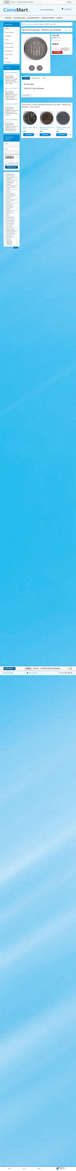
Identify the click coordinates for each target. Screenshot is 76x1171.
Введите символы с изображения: (13, 154)
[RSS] (69, 668)
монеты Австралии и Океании (11, 187)
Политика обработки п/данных (25, 2)
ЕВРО (7, 214)
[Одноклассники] (56, 35)
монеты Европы (9, 223)
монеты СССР (9, 212)
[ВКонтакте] (53, 35)
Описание (25, 78)
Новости (13, 2)
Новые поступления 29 (11, 88)
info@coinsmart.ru (32, 673)
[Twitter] (54, 35)
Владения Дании (10, 174)
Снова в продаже (9, 32)
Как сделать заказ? (20, 18)
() (10, 1169)
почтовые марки (10, 220)
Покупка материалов (48, 18)
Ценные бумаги (11, 55)
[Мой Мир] (58, 35)
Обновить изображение (10, 160)
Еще (16, 247)
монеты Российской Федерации (10, 178)
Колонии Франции (10, 193)
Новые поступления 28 (11, 104)
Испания (31, 24)
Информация (9, 668)
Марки (11, 58)
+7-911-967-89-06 (46, 10)
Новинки (7, 28)
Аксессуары (11, 62)
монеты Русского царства (10, 197)
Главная (7, 2)
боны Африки (9, 205)
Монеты (11, 40)
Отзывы (44, 78)
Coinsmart (7, 673)
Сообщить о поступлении (57, 52)
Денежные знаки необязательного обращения (10, 183)
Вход (69, 2)
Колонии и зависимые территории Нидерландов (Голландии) (9, 241)
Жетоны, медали (11, 47)
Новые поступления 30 (11, 72)
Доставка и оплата (33, 18)
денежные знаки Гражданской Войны (10, 229)
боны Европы (9, 236)
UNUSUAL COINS (9, 43)
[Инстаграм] (71, 668)
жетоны (8, 191)
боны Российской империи (10, 201)
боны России (9, 226)
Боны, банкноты (11, 51)
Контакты (59, 18)
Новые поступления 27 (11, 119)
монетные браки (10, 217)
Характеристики (35, 78)
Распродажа (8, 36)
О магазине (8, 18)
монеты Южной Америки (9, 208)
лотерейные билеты (10, 233)
